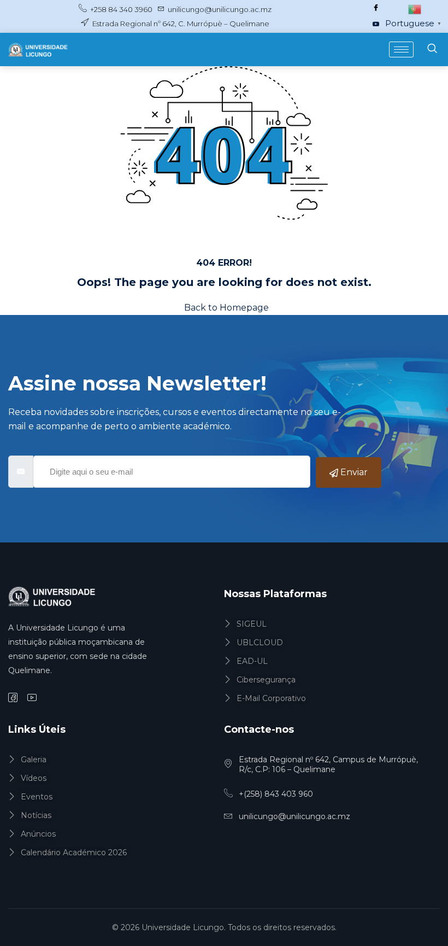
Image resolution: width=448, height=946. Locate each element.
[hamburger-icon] (401, 49)
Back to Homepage (226, 307)
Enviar (353, 472)
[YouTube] (376, 24)
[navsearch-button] (432, 49)
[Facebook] (376, 8)
